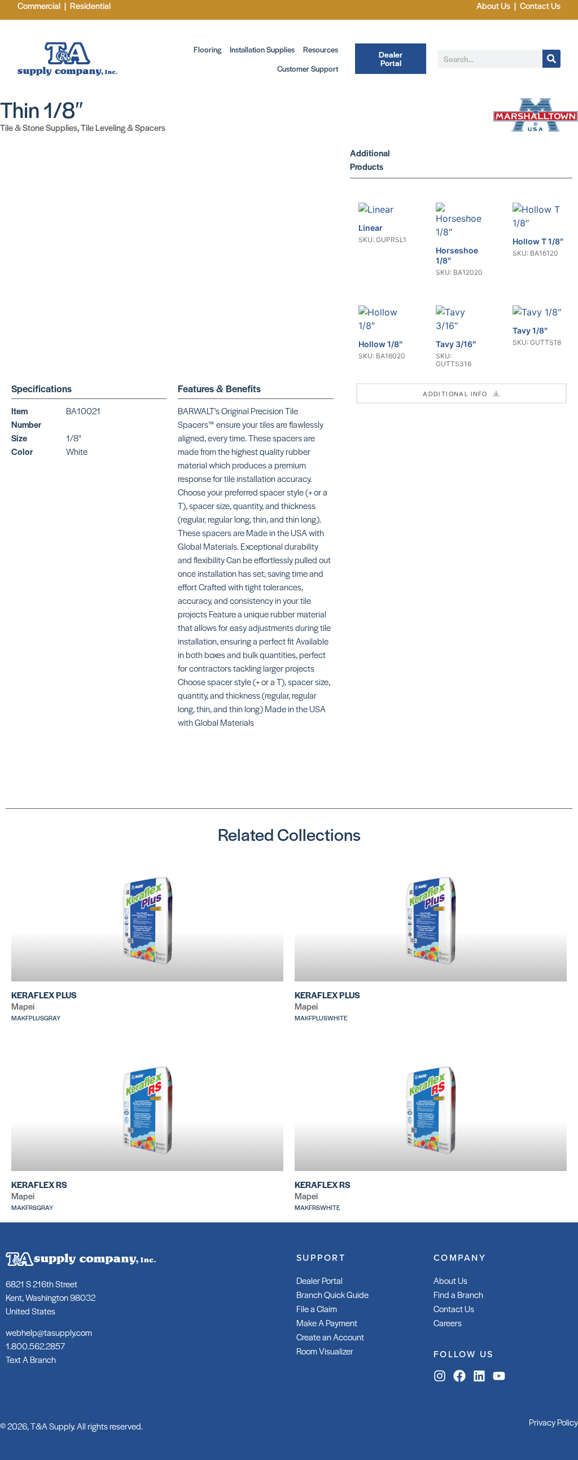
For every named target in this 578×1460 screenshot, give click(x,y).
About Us (450, 1280)
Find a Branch (458, 1294)
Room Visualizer (324, 1351)
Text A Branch (31, 1359)
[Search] (551, 59)
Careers (448, 1323)
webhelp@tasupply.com (49, 1332)
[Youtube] (499, 1376)
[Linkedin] (479, 1376)
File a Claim (316, 1308)
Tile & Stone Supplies (38, 127)
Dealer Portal (319, 1280)
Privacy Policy (553, 1422)
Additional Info (455, 393)
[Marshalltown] (535, 128)
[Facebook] (459, 1376)
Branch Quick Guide (332, 1294)
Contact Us (454, 1308)
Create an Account (330, 1337)
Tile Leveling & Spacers (123, 127)
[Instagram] (440, 1376)
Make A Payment (326, 1323)
